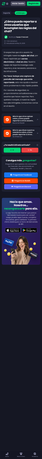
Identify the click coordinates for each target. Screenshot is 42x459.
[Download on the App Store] (12, 230)
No (31, 150)
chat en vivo (22, 62)
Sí (13, 150)
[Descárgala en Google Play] (29, 230)
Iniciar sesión (18, 3)
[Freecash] (3, 3)
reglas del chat (27, 55)
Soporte (6, 13)
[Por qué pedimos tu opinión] (37, 145)
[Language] (7, 3)
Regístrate (34, 3)
